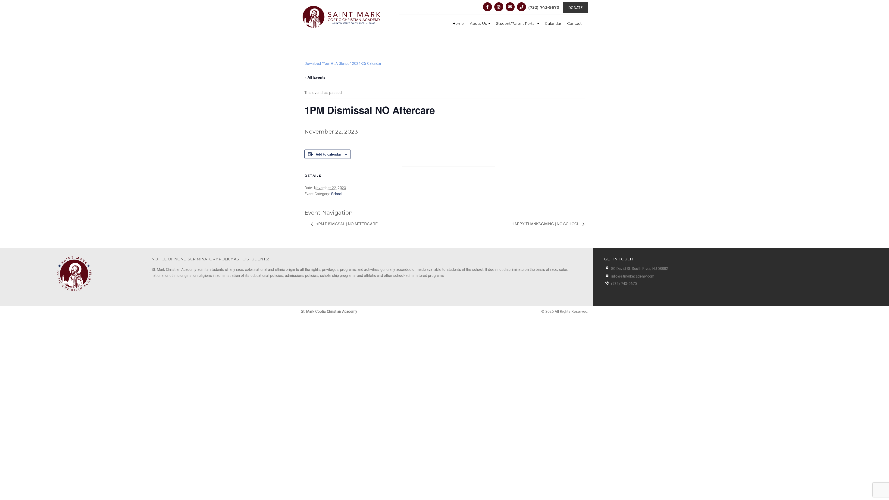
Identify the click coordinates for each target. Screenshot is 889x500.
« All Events (315, 77)
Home (458, 23)
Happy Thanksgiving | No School (546, 223)
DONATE (575, 8)
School (336, 194)
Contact (574, 23)
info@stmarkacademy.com (632, 276)
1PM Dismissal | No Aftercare (346, 223)
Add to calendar (328, 154)
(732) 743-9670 (543, 7)
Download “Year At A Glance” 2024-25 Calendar (342, 63)
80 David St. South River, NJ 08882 (639, 268)
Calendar (553, 23)
